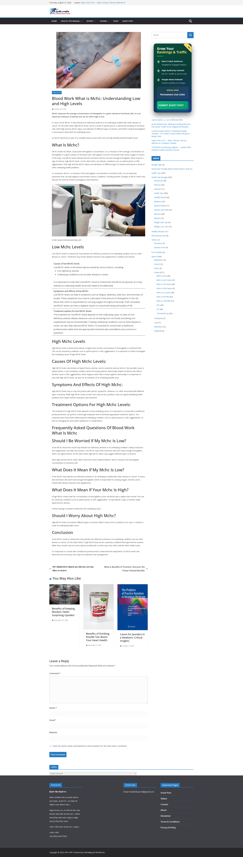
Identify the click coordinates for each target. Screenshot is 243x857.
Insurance (158, 243)
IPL (158, 309)
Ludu (156, 322)
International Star (158, 235)
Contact (164, 804)
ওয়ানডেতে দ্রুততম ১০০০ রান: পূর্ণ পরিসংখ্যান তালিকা (167, 120)
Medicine (157, 201)
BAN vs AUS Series (164, 280)
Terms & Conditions (170, 821)
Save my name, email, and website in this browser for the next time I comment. (90, 746)
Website (53, 732)
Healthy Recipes (158, 231)
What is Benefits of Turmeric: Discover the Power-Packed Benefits (124, 569)
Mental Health (160, 205)
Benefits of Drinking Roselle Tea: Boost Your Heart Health (97, 637)
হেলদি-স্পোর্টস (68, 852)
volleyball (157, 331)
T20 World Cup (163, 313)
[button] (81, 21)
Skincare (157, 214)
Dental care (159, 180)
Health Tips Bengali (70, 21)
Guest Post (127, 21)
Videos (164, 798)
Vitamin (157, 218)
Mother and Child (161, 210)
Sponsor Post (159, 247)
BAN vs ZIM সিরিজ (163, 301)
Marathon (158, 327)
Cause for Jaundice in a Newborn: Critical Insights (132, 638)
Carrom (157, 264)
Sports (90, 21)
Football (157, 318)
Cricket (157, 272)
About (164, 810)
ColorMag (88, 852)
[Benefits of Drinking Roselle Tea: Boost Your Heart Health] (98, 586)
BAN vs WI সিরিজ (163, 297)
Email (52, 720)
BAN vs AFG (162, 276)
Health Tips (57, 92)
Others (103, 21)
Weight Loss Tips (161, 226)
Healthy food (159, 197)
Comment (54, 673)
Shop (115, 21)
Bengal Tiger (156, 165)
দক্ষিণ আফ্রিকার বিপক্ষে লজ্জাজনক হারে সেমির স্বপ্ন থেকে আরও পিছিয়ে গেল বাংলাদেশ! (73, 569)
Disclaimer (166, 816)
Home (54, 21)
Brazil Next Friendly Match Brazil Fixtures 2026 (170, 169)
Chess (156, 268)
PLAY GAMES (156, 252)
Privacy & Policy (168, 827)
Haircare (157, 189)
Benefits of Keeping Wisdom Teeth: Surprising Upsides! (63, 612)
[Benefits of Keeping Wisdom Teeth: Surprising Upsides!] (64, 586)
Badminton (158, 260)
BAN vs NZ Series (164, 284)
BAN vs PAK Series (164, 288)
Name (53, 708)
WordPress (100, 852)
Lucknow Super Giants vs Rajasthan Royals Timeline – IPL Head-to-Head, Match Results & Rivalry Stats (170, 133)
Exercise (157, 185)
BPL (158, 305)
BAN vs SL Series (164, 292)
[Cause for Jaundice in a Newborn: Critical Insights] (132, 586)
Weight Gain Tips (161, 222)
